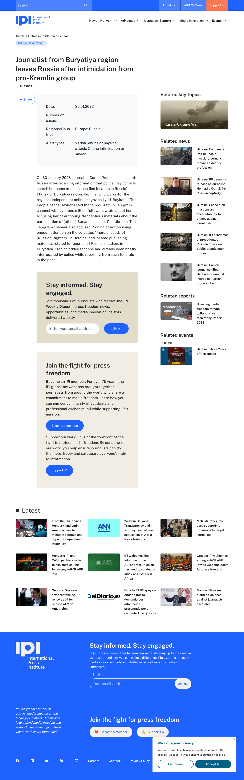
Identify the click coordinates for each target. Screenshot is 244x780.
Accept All (213, 764)
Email (97, 674)
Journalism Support (157, 20)
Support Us (153, 732)
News (93, 20)
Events (217, 20)
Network (106, 20)
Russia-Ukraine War (30, 43)
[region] (194, 754)
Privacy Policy (140, 761)
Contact (114, 761)
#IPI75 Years (193, 5)
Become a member (64, 425)
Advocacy (128, 20)
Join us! (116, 328)
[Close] (234, 739)
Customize (175, 764)
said (119, 177)
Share (27, 99)
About (166, 5)
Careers (93, 761)
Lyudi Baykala (115, 200)
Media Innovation (191, 20)
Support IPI (217, 5)
